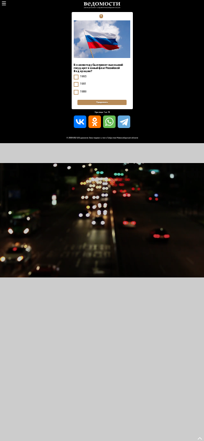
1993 (83, 76)
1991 (83, 83)
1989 (83, 91)
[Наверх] (200, 439)
